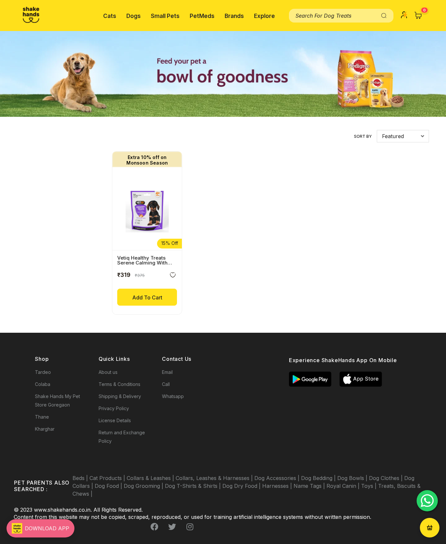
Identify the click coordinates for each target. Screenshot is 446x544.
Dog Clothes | (386, 478)
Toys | (369, 486)
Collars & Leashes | (151, 478)
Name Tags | (310, 486)
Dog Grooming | (144, 486)
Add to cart (147, 297)
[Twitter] (172, 527)
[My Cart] (418, 15)
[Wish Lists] (172, 276)
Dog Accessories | (277, 478)
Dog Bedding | (319, 478)
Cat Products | (108, 478)
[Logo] (31, 15)
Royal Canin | (344, 486)
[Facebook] (154, 527)
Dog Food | (109, 486)
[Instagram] (190, 527)
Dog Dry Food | (242, 486)
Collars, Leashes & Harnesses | (215, 478)
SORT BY (363, 136)
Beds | (80, 478)
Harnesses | (278, 486)
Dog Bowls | (353, 478)
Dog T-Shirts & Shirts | (193, 486)
